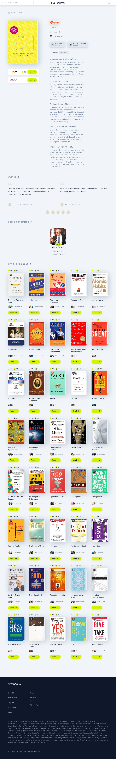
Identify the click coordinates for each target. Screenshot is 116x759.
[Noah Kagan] (32, 306)
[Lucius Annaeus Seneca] (73, 570)
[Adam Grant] (94, 619)
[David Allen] (11, 570)
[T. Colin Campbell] (11, 622)
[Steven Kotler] (31, 422)
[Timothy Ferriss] (31, 570)
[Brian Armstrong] (51, 356)
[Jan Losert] (51, 503)
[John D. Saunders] (94, 552)
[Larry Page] (51, 454)
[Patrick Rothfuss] (73, 503)
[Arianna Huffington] (93, 651)
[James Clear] (72, 306)
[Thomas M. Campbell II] (11, 619)
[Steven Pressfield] (73, 275)
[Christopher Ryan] (73, 422)
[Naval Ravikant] (11, 306)
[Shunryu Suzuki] (94, 570)
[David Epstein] (52, 373)
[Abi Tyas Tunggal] (53, 601)
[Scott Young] (11, 601)
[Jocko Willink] (94, 405)
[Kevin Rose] (30, 601)
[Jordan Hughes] (53, 405)
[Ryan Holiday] (52, 471)
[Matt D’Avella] (53, 503)
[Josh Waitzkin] (52, 570)
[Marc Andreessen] (32, 454)
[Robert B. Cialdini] (31, 275)
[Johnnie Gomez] (9, 552)
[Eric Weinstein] (53, 306)
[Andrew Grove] (52, 324)
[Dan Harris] (52, 520)
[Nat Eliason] (51, 306)
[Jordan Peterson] (73, 552)
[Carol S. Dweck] (11, 373)
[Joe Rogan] (11, 454)
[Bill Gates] (11, 405)
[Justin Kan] (32, 552)
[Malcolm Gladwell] (73, 373)
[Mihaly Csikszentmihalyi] (73, 619)
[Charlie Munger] (31, 373)
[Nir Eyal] (73, 405)
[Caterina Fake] (32, 601)
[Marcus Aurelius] (11, 324)
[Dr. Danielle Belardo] (94, 503)
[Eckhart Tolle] (31, 520)
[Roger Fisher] (52, 619)
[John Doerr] (52, 422)
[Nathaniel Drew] (32, 503)
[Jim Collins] (94, 324)
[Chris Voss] (31, 471)
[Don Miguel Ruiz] (11, 422)
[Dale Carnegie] (73, 324)
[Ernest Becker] (73, 520)
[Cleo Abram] (30, 503)
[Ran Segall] (11, 552)
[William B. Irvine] (94, 422)
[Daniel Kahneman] (11, 275)
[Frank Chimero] (73, 306)
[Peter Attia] (9, 454)
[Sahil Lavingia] (73, 356)
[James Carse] (11, 471)
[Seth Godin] (94, 520)
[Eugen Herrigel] (31, 619)
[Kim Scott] (11, 520)
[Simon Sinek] (11, 503)
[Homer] (73, 471)
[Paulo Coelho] (31, 324)
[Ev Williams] (9, 306)
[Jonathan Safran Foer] (94, 471)
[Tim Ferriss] (52, 275)
